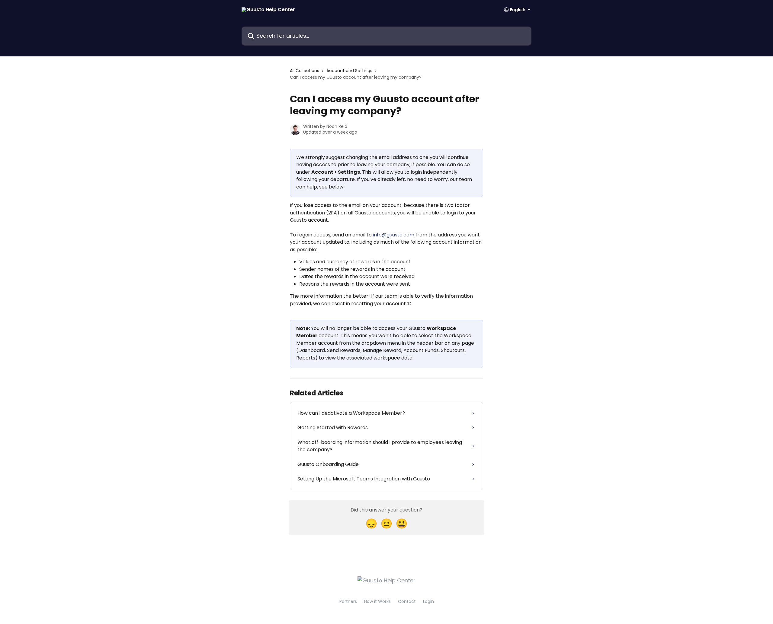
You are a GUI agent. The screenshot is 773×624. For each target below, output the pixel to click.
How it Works (377, 601)
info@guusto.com (393, 234)
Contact (407, 601)
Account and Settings (349, 71)
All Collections (304, 71)
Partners (348, 601)
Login (428, 601)
